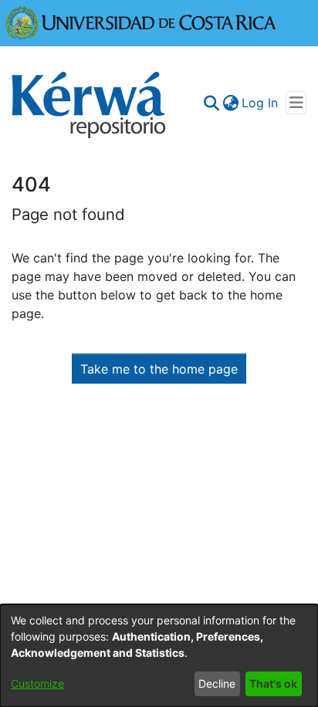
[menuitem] (230, 102)
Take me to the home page (159, 369)
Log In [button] (260, 102)
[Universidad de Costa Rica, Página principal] (141, 21)
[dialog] (159, 655)
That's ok (273, 683)
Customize (37, 683)
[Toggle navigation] (296, 102)
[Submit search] (211, 102)
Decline (216, 683)
